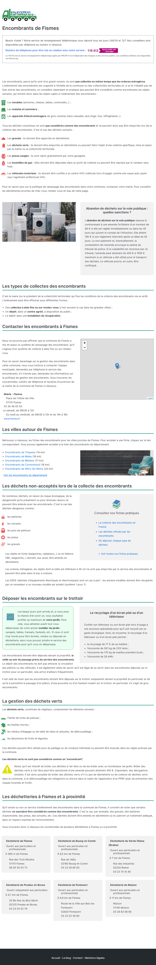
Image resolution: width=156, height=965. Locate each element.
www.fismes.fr (12, 418)
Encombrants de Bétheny (19, 460)
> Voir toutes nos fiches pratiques (118, 553)
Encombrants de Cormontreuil (22, 464)
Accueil (55, 957)
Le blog (66, 957)
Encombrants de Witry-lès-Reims (24, 468)
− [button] (85, 347)
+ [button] (85, 343)
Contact (78, 957)
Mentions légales (95, 957)
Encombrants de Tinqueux (20, 452)
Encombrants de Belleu (18, 456)
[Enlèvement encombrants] (19, 15)
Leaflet (150, 398)
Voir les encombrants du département (25, 475)
